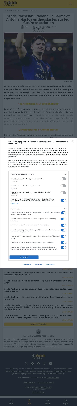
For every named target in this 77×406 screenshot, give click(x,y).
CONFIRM (24, 257)
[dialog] (38, 203)
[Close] (73, 142)
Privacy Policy (50, 264)
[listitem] (38, 174)
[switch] (63, 178)
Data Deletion (27, 264)
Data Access (38, 264)
